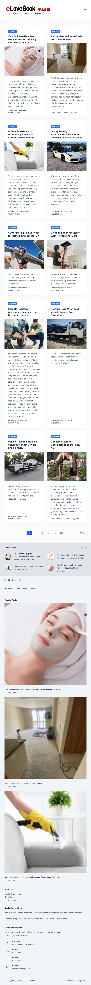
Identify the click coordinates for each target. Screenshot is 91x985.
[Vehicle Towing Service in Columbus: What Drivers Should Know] (24, 466)
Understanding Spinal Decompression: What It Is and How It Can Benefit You (27, 557)
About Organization (13, 894)
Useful (33, 588)
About (25, 588)
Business (12, 31)
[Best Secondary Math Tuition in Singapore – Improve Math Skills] (50, 556)
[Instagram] (12, 580)
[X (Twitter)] (9, 580)
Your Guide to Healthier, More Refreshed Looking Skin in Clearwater (22, 39)
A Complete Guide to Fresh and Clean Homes (23, 783)
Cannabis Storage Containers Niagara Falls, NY (65, 444)
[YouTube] (19, 580)
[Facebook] (5, 580)
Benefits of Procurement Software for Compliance (29, 567)
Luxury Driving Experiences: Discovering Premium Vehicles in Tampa (66, 134)
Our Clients (9, 897)
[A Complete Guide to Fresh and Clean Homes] (66, 58)
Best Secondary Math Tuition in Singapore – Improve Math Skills (70, 556)
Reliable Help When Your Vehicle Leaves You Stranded (65, 312)
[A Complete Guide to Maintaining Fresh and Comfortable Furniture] (24, 156)
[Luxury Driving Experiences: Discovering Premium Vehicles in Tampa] (66, 156)
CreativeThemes (28, 980)
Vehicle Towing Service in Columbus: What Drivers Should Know (22, 444)
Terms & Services (67, 981)
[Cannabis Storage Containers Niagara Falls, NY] (66, 466)
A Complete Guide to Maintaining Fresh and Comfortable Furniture (21, 134)
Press (17, 588)
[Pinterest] (16, 580)
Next (80, 533)
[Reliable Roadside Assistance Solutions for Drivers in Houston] (24, 334)
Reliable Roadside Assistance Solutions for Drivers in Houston (22, 312)
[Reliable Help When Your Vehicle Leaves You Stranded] (66, 334)
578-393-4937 (18, 952)
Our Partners (10, 900)
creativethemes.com (21, 969)
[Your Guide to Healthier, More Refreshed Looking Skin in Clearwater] (24, 61)
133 (61, 533)
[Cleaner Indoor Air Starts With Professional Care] (66, 254)
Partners (8, 588)
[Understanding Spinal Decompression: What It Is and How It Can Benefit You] (8, 556)
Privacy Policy (80, 981)
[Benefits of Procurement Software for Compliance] (8, 568)
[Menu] (85, 9)
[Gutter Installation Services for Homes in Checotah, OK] (24, 254)
